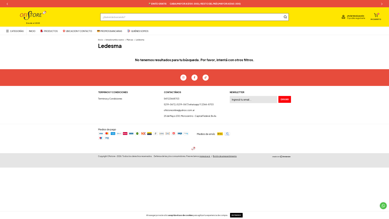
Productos (51, 31)
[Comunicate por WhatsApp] (383, 205)
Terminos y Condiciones (110, 98)
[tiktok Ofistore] (206, 78)
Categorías (17, 31)
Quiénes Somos (139, 31)
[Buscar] (285, 17)
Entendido (236, 215)
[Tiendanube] (281, 156)
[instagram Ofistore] (183, 78)
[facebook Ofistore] (194, 78)
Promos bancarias (111, 31)
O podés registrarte (356, 18)
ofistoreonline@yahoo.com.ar (179, 110)
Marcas (130, 40)
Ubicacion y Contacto (79, 31)
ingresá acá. (205, 156)
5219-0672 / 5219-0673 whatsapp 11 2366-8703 (189, 104)
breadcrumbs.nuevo (115, 40)
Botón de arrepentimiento (225, 156)
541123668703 (171, 98)
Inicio (32, 31)
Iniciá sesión (358, 16)
